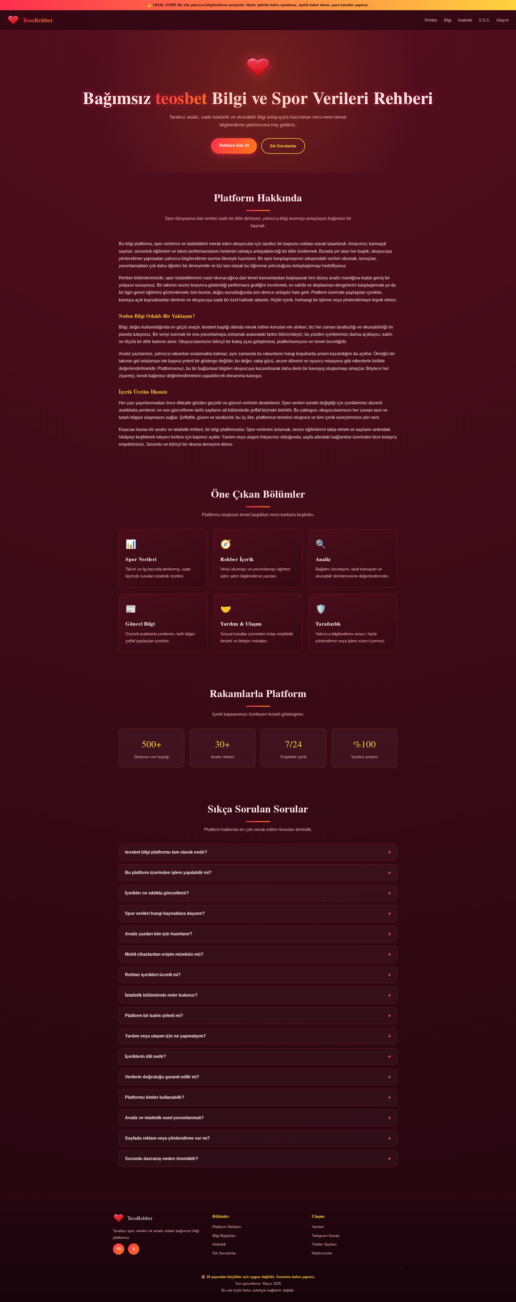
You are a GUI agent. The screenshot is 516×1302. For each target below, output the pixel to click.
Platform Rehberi (226, 1227)
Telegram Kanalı (325, 1235)
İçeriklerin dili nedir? (258, 1056)
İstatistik (465, 20)
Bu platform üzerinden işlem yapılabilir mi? (258, 872)
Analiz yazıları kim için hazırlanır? (258, 934)
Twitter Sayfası (324, 1244)
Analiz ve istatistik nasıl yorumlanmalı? (258, 1118)
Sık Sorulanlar (283, 146)
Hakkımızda (322, 1253)
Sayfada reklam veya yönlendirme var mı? (258, 1138)
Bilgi (447, 20)
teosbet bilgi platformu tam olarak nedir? (258, 852)
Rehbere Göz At (234, 145)
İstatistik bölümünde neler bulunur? (258, 995)
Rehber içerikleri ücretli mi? (258, 975)
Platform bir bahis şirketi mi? (258, 1015)
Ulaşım (502, 20)
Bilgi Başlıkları (224, 1235)
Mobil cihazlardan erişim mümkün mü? (258, 954)
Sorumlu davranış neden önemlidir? (258, 1158)
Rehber (431, 20)
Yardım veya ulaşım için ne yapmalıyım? (258, 1036)
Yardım (318, 1227)
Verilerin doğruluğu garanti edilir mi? (258, 1077)
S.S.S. (484, 20)
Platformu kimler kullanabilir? (258, 1097)
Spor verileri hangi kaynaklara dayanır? (258, 913)
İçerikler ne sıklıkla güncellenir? (258, 893)
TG (118, 1249)
